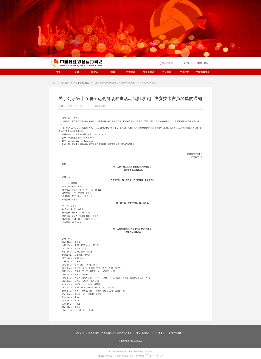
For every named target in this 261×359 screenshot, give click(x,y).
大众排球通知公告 (81, 83)
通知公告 (65, 83)
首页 (54, 83)
